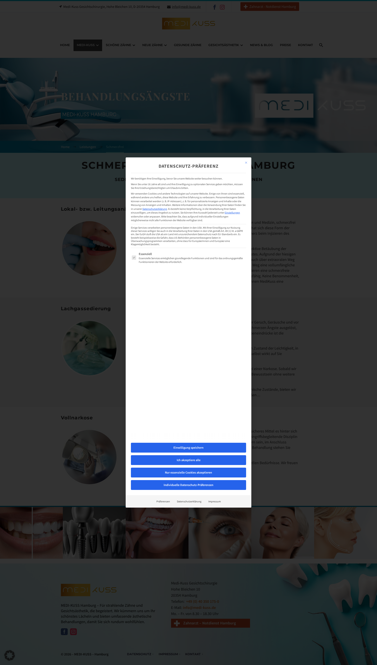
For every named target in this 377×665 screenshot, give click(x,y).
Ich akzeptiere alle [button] (188, 460)
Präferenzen (163, 501)
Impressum (214, 501)
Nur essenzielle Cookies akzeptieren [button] (188, 472)
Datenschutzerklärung (154, 208)
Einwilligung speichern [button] (188, 448)
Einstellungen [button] (232, 212)
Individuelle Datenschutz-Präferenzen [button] (188, 485)
